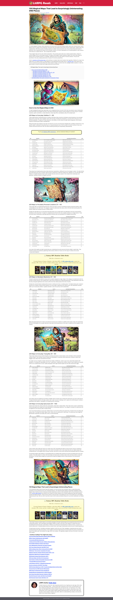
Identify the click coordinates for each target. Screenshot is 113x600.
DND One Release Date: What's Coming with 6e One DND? (40, 549)
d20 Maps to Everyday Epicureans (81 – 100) (42, 76)
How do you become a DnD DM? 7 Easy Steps (38, 565)
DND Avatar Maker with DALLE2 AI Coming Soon (39, 558)
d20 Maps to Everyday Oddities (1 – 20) (41, 71)
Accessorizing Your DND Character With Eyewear (39, 568)
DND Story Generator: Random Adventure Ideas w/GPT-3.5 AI (41, 552)
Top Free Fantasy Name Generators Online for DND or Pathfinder (42, 536)
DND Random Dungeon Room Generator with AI (38, 556)
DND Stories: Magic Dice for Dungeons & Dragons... (39, 554)
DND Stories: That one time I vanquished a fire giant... (40, 550)
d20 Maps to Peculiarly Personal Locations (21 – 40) (43, 72)
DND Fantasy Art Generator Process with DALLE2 (39, 570)
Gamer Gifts (62, 3)
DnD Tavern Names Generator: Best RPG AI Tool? (39, 547)
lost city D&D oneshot (36, 493)
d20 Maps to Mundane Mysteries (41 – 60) (41, 73)
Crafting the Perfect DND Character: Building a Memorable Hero (42, 541)
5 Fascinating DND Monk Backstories (36, 540)
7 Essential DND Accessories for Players (37, 561)
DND (76, 3)
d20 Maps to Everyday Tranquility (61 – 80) (42, 75)
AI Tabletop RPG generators (49, 131)
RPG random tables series (68, 261)
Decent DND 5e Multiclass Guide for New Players (39, 543)
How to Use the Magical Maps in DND (39, 69)
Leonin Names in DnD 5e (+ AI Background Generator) (40, 563)
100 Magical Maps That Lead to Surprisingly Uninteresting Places (45, 77)
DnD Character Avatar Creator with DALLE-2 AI (38, 577)
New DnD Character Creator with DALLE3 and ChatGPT (40, 575)
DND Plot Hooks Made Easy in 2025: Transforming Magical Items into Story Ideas (45, 567)
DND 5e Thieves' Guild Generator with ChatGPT (38, 538)
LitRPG (56, 3)
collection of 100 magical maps (39, 60)
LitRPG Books (70, 3)
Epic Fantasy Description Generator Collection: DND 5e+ (40, 574)
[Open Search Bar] (84, 3)
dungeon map (71, 61)
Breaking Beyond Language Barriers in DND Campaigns (40, 572)
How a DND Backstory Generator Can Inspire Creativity (40, 545)
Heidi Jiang (52, 583)
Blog (80, 3)
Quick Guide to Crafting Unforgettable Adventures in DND (40, 559)
